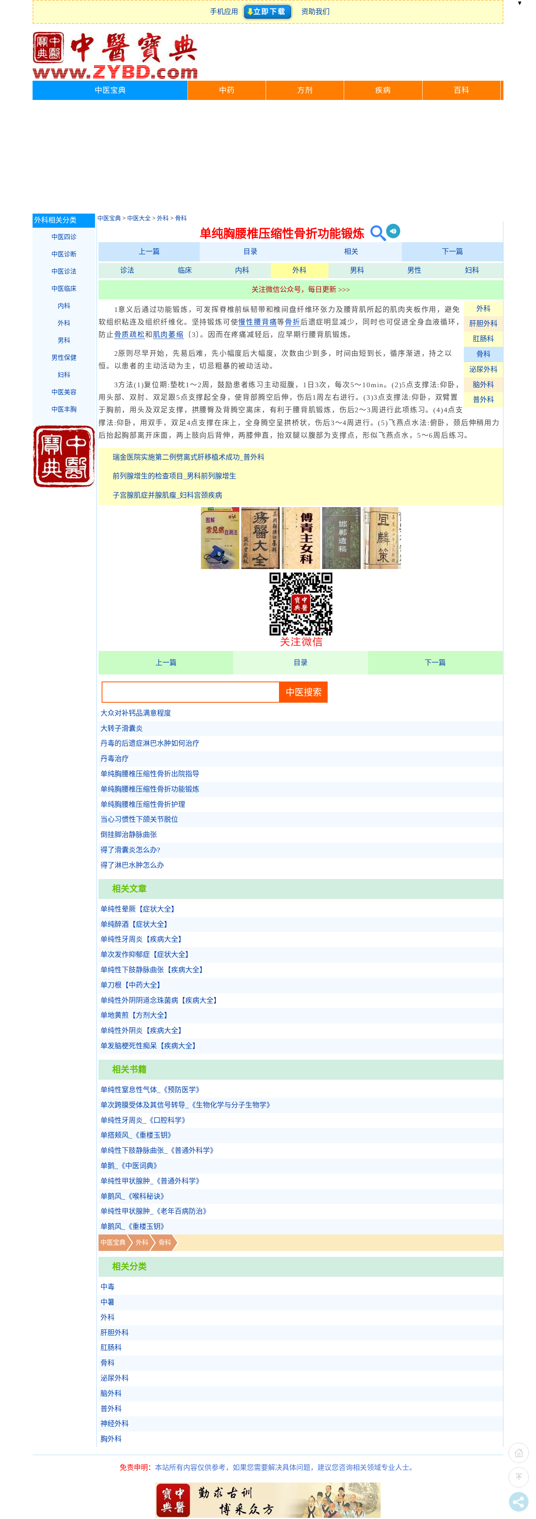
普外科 (483, 400)
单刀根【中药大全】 (132, 985)
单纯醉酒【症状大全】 (135, 924)
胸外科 (111, 1439)
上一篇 (149, 252)
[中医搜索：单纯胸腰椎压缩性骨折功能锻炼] (375, 233)
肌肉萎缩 (168, 335)
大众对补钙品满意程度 (135, 713)
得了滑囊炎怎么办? (130, 850)
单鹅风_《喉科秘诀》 (134, 1196)
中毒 (107, 1287)
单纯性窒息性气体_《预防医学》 (151, 1090)
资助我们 (315, 12)
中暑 (107, 1302)
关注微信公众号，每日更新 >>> (301, 290)
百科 (461, 90)
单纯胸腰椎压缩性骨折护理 (142, 804)
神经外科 (114, 1424)
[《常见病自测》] (220, 567)
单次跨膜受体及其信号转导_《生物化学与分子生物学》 (186, 1105)
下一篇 (452, 252)
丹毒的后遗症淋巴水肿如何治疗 (149, 743)
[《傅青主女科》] (301, 567)
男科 (357, 270)
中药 (227, 90)
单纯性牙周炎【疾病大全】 (142, 939)
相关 (351, 252)
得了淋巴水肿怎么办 (132, 865)
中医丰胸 (64, 409)
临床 (185, 270)
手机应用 (226, 12)
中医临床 (64, 288)
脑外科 (483, 385)
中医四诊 (64, 237)
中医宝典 (110, 90)
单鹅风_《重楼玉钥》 (134, 1227)
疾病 (383, 90)
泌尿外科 (483, 369)
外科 (163, 218)
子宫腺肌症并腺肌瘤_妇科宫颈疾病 (167, 495)
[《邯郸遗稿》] (341, 567)
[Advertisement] (268, 159)
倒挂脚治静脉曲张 (128, 835)
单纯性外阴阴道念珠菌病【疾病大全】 (160, 1000)
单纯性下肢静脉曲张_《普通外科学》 (158, 1151)
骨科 (181, 218)
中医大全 (139, 218)
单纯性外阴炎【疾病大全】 (142, 1031)
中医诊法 (64, 271)
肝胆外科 (483, 324)
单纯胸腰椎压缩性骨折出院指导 (149, 774)
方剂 (305, 90)
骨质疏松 (129, 335)
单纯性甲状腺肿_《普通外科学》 (151, 1181)
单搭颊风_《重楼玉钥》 (137, 1135)
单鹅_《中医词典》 (130, 1166)
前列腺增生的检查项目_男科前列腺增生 (174, 476)
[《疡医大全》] (260, 567)
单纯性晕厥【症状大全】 (139, 909)
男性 (414, 270)
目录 (250, 252)
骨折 (293, 322)
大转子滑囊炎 (121, 728)
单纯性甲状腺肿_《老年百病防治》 (155, 1211)
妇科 (472, 270)
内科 (242, 270)
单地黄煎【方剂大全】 (135, 1015)
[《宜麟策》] (382, 567)
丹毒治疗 (114, 759)
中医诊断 (64, 254)
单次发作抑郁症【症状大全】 (146, 955)
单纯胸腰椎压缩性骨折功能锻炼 (149, 789)
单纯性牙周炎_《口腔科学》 (144, 1120)
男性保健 (64, 357)
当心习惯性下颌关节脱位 (139, 819)
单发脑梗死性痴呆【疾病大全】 (149, 1046)
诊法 (127, 270)
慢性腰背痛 (257, 322)
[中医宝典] (115, 77)
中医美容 (64, 392)
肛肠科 (483, 339)
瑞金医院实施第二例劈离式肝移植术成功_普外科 (188, 457)
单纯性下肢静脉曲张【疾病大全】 (153, 970)
